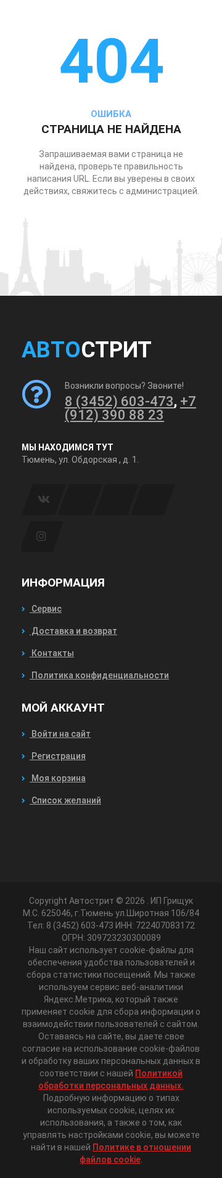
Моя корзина (58, 778)
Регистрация (58, 756)
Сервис (46, 609)
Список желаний (65, 800)
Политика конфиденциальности (99, 675)
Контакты (52, 653)
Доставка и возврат (73, 631)
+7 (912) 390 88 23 (130, 408)
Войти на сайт (60, 734)
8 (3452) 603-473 (119, 401)
